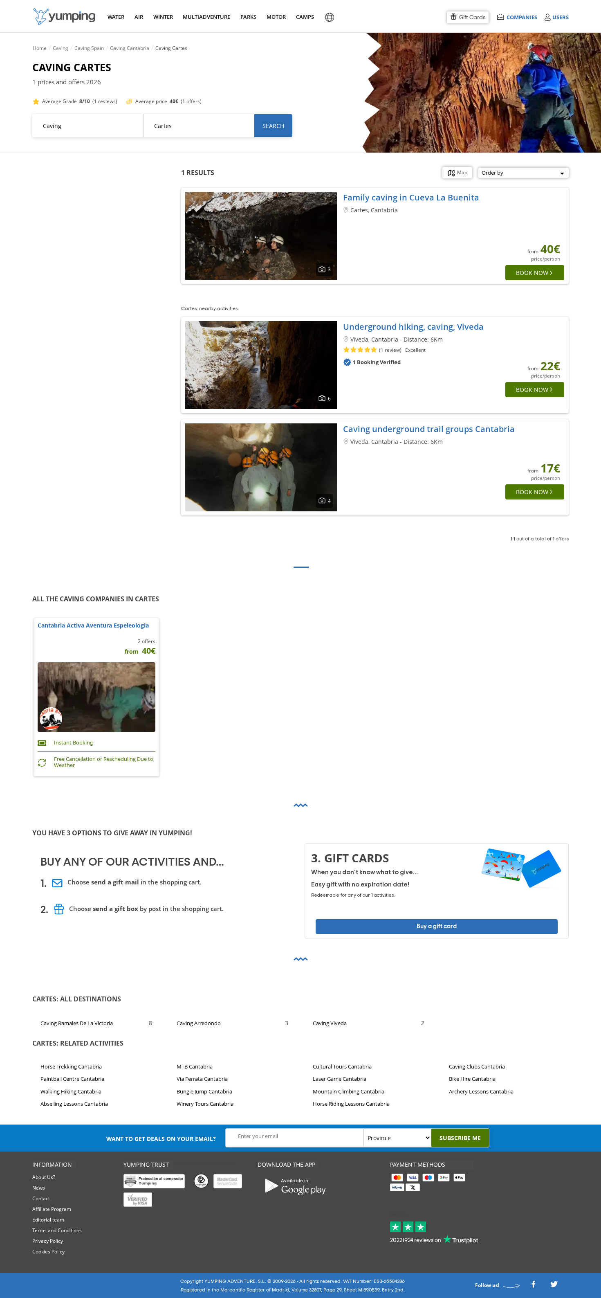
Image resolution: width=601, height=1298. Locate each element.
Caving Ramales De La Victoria (76, 1023)
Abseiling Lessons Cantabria (74, 1103)
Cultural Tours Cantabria (342, 1066)
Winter (162, 16)
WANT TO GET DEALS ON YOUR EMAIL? (161, 1139)
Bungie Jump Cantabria (204, 1091)
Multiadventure (205, 16)
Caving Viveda (330, 1023)
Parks (248, 16)
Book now (532, 273)
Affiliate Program (51, 1209)
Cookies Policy (48, 1251)
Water (116, 16)
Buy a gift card (437, 926)
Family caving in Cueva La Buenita (411, 197)
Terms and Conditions (57, 1230)
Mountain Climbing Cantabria (348, 1091)
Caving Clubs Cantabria (477, 1066)
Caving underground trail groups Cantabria (429, 428)
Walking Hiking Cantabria (70, 1091)
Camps (305, 16)
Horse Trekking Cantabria (71, 1066)
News (38, 1187)
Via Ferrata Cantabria (202, 1078)
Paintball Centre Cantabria (72, 1078)
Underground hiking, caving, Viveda (413, 326)
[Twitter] (553, 1286)
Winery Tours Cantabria (205, 1103)
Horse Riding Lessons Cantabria (351, 1103)
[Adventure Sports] (64, 16)
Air (139, 16)
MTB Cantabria (195, 1066)
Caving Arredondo (199, 1023)
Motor (276, 16)
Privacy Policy (47, 1240)
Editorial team (48, 1219)
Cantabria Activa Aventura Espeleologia (93, 625)
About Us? (43, 1177)
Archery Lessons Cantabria (481, 1091)
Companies (522, 16)
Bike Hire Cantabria (472, 1078)
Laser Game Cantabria (339, 1078)
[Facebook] (533, 1286)
